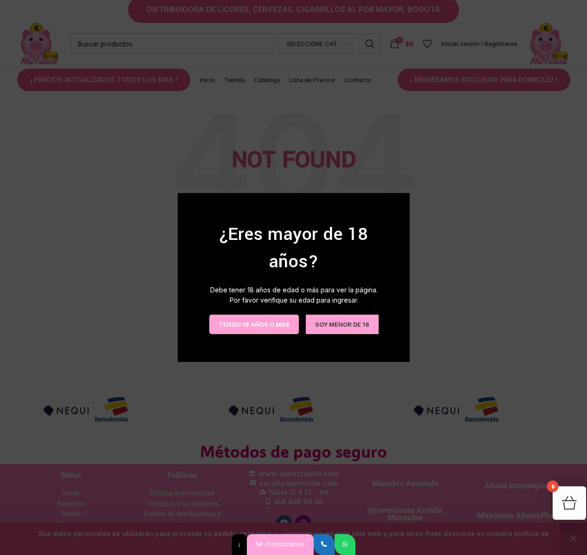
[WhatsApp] (345, 544)
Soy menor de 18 (342, 324)
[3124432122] (324, 544)
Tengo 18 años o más (253, 324)
